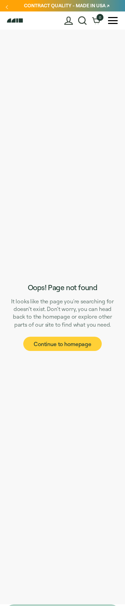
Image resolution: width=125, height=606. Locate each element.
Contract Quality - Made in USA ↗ (66, 5)
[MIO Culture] (22, 20)
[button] (82, 20)
